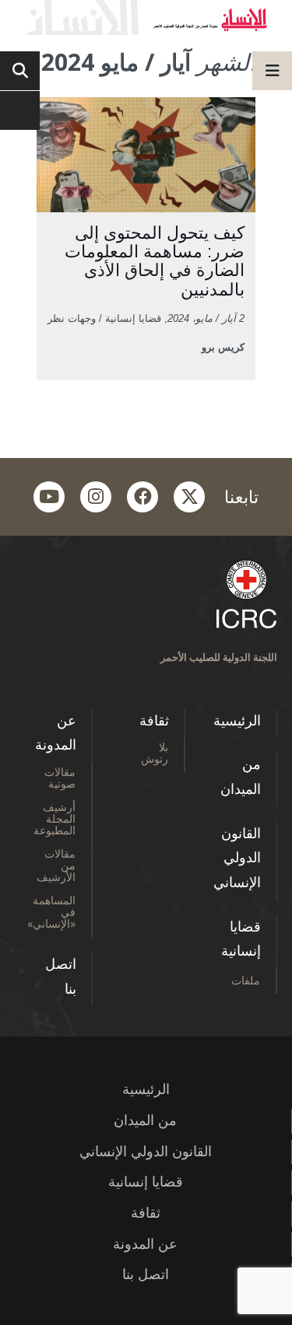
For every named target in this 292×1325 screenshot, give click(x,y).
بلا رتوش (154, 752)
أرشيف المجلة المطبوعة (54, 818)
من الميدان (240, 777)
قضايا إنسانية (241, 939)
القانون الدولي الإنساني (237, 858)
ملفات (245, 980)
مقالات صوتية (60, 777)
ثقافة (154, 721)
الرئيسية (237, 721)
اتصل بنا (60, 976)
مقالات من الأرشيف (56, 865)
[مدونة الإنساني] (146, 17)
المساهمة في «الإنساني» (51, 912)
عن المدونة (55, 733)
